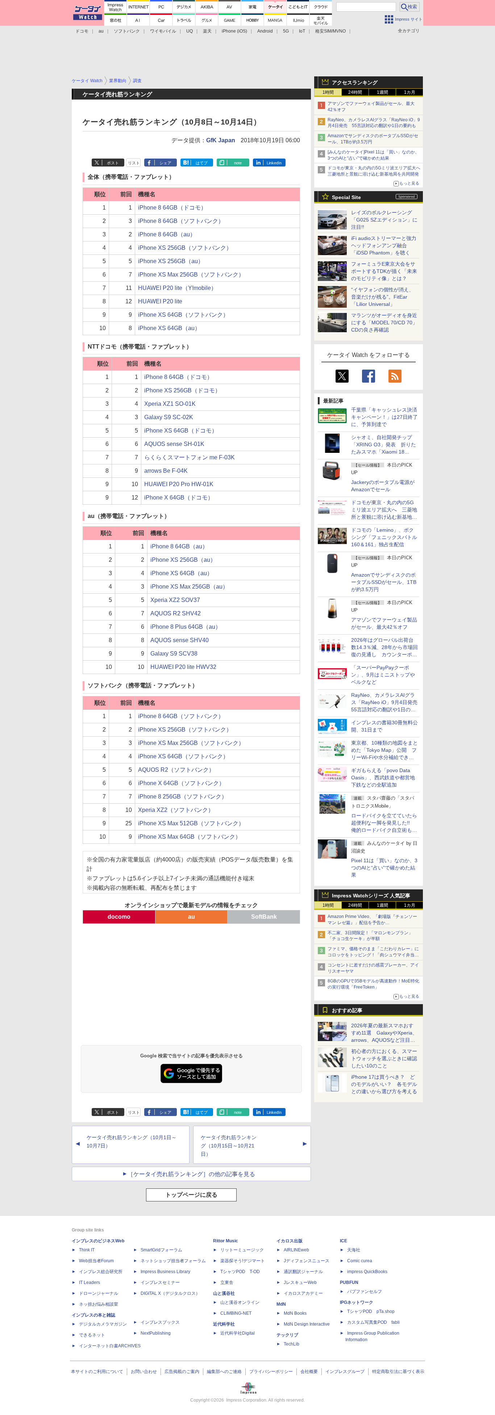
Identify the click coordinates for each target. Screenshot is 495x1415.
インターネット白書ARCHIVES (110, 1345)
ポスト (113, 163)
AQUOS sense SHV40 (179, 640)
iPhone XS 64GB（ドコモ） (180, 431)
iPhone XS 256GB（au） (171, 261)
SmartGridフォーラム (161, 1249)
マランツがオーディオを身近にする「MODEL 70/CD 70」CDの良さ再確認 (384, 322)
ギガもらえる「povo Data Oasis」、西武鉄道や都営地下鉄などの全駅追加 (383, 777)
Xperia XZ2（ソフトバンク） (176, 810)
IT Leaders (89, 1282)
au (101, 31)
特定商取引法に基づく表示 (398, 1371)
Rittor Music (225, 1240)
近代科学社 (224, 1324)
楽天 (207, 31)
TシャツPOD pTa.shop (371, 1311)
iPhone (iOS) (234, 31)
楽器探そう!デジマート (242, 1260)
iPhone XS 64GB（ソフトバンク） (183, 315)
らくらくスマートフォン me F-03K (189, 457)
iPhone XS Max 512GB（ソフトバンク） (191, 823)
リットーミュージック (242, 1249)
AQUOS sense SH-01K (174, 444)
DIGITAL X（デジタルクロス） (170, 1293)
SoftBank (264, 917)
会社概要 (309, 1371)
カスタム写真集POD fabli (373, 1322)
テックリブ (287, 1335)
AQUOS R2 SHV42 (175, 613)
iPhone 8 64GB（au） (167, 234)
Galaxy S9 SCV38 (173, 653)
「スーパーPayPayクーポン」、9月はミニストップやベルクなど (383, 675)
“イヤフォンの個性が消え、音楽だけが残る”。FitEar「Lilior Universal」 (382, 297)
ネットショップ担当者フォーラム (173, 1260)
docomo (119, 917)
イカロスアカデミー (303, 1293)
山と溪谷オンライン (239, 1302)
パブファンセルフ (364, 1291)
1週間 (382, 92)
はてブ (202, 163)
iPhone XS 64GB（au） (169, 328)
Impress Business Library (165, 1271)
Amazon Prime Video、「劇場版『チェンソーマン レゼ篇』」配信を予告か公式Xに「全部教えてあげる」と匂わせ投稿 (372, 922)
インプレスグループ (345, 1371)
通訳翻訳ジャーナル (303, 1271)
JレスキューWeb (300, 1282)
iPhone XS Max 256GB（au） (189, 587)
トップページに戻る (191, 1195)
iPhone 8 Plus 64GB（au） (185, 627)
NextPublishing (156, 1333)
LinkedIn (274, 163)
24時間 (355, 92)
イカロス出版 (289, 1240)
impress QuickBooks (367, 1271)
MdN (281, 1304)
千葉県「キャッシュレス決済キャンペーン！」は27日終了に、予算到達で (384, 417)
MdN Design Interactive (307, 1324)
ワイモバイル (163, 31)
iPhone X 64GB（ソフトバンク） (181, 783)
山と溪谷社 (224, 1293)
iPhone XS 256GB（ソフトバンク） (185, 248)
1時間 (328, 92)
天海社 (353, 1249)
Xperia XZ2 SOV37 (175, 600)
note (238, 163)
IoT (302, 31)
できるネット (92, 1335)
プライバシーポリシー (271, 1371)
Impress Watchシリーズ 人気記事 (371, 895)
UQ (189, 31)
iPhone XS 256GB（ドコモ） (182, 390)
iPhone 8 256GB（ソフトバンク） (182, 796)
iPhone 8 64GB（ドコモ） (172, 208)
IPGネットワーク (356, 1302)
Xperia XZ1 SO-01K (170, 404)
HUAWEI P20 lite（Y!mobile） (177, 288)
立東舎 (226, 1282)
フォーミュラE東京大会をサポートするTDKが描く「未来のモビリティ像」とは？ (384, 271)
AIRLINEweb (296, 1249)
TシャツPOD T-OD (240, 1271)
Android (265, 31)
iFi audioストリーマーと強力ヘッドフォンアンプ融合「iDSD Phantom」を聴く (383, 245)
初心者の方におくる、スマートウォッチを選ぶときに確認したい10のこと (384, 1058)
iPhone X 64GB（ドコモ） (178, 497)
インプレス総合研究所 (100, 1271)
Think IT (87, 1249)
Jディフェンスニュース (306, 1260)
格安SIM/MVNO (330, 31)
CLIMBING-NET (235, 1313)
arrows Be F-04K (166, 471)
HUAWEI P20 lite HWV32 (183, 667)
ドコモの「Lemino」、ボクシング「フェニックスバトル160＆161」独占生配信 (384, 537)
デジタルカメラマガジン (103, 1324)
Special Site (346, 197)
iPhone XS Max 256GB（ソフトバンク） (191, 274)
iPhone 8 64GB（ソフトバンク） (181, 221)
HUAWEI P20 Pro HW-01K (178, 484)
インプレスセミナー (160, 1282)
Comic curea (359, 1260)
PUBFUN (349, 1282)
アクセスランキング (355, 82)
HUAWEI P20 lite (160, 301)
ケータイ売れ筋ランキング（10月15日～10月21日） (229, 1145)
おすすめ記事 (347, 1010)
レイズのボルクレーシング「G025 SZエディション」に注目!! (384, 220)
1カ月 (409, 92)
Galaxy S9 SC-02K (168, 417)
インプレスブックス (160, 1322)
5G (286, 31)
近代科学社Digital (237, 1333)
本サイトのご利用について (97, 1371)
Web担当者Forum (96, 1260)
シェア (165, 163)
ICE (343, 1240)
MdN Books (295, 1313)
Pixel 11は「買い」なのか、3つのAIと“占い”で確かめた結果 (384, 868)
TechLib (291, 1344)
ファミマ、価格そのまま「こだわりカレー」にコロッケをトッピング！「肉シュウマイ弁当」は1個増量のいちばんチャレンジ (373, 955)
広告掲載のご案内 (182, 1371)
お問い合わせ (144, 1371)
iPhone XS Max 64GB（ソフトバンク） (189, 837)
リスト (134, 163)
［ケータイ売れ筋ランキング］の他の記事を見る (191, 1174)
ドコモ (81, 31)
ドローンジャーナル (98, 1293)
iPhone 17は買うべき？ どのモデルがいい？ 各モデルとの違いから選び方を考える (384, 1084)
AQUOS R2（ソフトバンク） (176, 770)
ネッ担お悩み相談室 (98, 1304)
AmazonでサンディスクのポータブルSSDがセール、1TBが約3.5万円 (383, 582)
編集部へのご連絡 (224, 1371)
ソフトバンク (127, 31)
